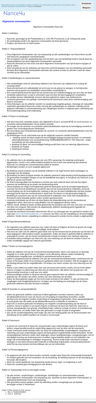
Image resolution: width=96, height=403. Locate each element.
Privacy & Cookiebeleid (34, 6)
